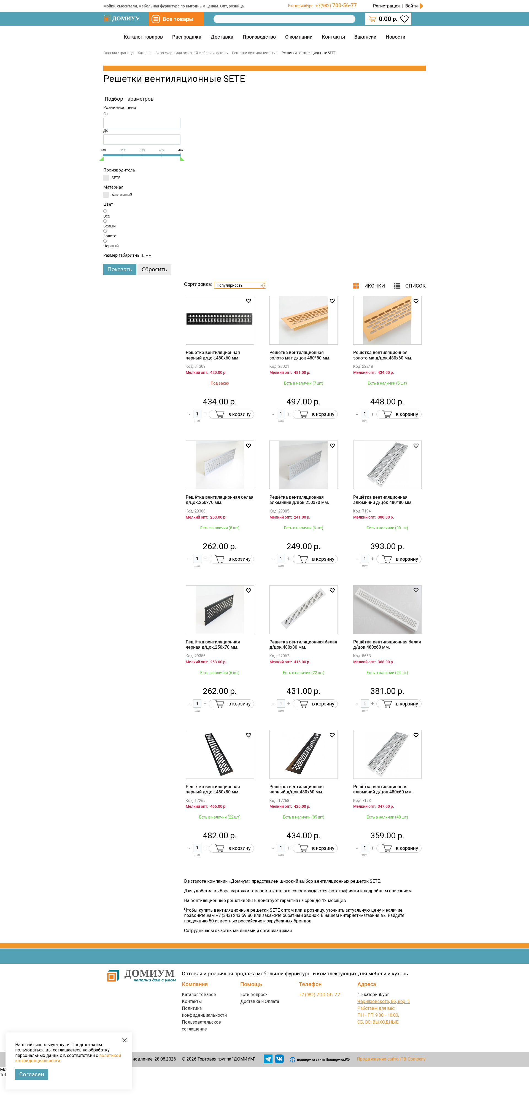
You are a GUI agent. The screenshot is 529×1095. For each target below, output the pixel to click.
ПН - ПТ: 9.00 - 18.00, (378, 1015)
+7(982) (336, 5)
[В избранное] (248, 301)
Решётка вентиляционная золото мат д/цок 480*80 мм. (299, 355)
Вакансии (365, 37)
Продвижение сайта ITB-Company (391, 1059)
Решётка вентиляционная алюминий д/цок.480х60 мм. (383, 789)
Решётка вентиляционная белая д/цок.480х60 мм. (387, 644)
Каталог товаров (143, 37)
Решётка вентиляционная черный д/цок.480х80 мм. (213, 789)
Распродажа (186, 37)
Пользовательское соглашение (201, 1025)
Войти (411, 6)
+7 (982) (319, 994)
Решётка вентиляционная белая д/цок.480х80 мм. (303, 644)
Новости (395, 37)
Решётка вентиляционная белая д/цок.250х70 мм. (219, 500)
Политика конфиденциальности (204, 1012)
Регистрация (386, 6)
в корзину (239, 414)
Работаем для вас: (376, 1008)
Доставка (222, 37)
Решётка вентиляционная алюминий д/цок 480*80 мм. (382, 500)
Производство (259, 37)
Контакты (333, 37)
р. (388, 18)
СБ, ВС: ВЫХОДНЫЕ (377, 1022)
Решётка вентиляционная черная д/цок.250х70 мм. (213, 644)
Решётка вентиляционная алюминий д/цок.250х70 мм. (299, 500)
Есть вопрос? (254, 994)
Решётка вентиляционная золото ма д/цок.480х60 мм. (382, 355)
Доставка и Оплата (259, 1001)
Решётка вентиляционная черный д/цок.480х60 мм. (213, 355)
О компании (298, 37)
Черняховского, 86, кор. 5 (383, 1001)
